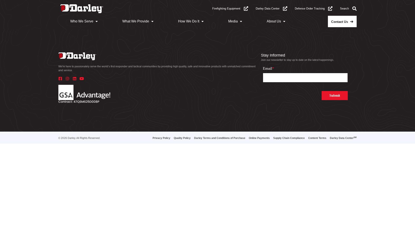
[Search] (354, 8)
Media (233, 21)
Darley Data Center (267, 8)
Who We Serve (81, 21)
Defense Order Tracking (310, 8)
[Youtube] (82, 78)
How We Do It (188, 21)
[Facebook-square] (60, 78)
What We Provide (135, 21)
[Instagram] (67, 78)
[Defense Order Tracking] (330, 8)
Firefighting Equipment (226, 8)
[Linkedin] (75, 78)
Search (344, 8)
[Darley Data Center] (285, 8)
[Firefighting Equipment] (246, 8)
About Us (274, 21)
